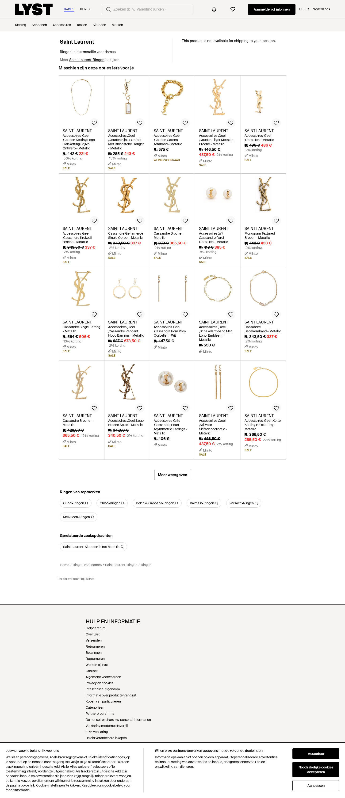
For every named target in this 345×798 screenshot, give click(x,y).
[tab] (96, 70)
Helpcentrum (96, 628)
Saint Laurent (77, 41)
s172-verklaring (97, 732)
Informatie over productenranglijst (111, 695)
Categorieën (95, 707)
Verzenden (94, 640)
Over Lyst (93, 634)
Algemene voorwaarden (103, 677)
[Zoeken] (108, 9)
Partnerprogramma (100, 713)
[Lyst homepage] (34, 9)
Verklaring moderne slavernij (107, 726)
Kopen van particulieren (103, 701)
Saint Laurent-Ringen (86, 59)
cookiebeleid (113, 785)
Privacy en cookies (99, 683)
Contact (92, 671)
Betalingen (94, 652)
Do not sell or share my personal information (118, 720)
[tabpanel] (172, 278)
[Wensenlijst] (232, 9)
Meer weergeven (172, 474)
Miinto (90, 579)
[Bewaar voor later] (94, 123)
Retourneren (95, 646)
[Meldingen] (214, 9)
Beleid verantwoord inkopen (106, 738)
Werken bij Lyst (97, 665)
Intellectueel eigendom (103, 689)
